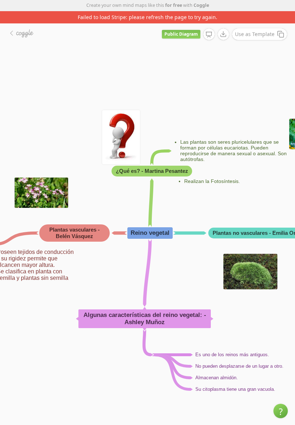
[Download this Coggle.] (223, 22)
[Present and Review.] (209, 22)
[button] (280, 411)
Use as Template (254, 21)
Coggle (201, 5)
